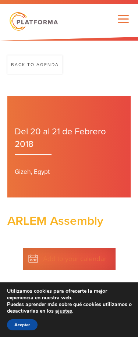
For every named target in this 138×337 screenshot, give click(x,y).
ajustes (63, 311)
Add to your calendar (74, 259)
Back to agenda (35, 64)
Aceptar (22, 325)
